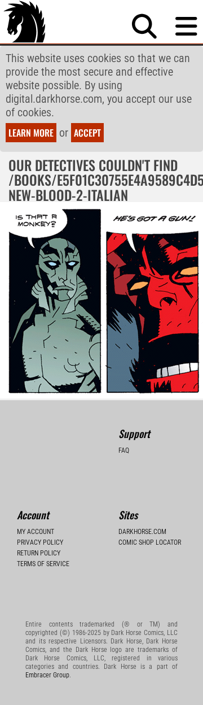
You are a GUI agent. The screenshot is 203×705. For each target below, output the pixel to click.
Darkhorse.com (142, 532)
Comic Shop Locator (149, 542)
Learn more (31, 132)
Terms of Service (43, 564)
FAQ (123, 450)
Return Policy (38, 553)
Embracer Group (47, 675)
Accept (87, 132)
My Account (35, 532)
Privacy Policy (40, 542)
